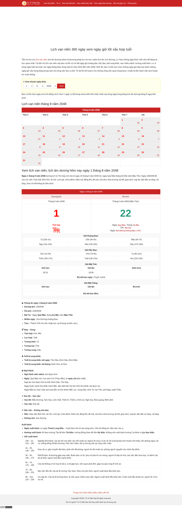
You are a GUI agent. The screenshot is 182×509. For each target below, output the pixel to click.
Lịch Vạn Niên (49, 3)
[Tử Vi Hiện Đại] (31, 3)
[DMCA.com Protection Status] (6, 507)
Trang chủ (77, 493)
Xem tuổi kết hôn (68, 3)
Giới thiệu (87, 493)
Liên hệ (105, 493)
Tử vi (58, 3)
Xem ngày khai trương (102, 3)
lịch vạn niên (41, 60)
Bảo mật (97, 493)
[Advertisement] (91, 27)
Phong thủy (132, 3)
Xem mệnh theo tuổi (84, 3)
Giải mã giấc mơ (119, 3)
